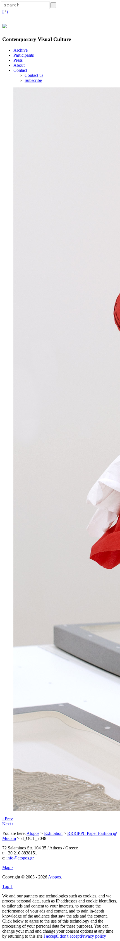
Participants (23, 55)
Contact (20, 70)
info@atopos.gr (20, 858)
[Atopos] (4, 25)
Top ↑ (7, 886)
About (19, 65)
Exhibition (53, 833)
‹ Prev (7, 818)
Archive (20, 50)
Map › (7, 867)
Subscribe (33, 80)
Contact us (34, 75)
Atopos (33, 833)
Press (18, 60)
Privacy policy (93, 936)
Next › (7, 823)
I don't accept (69, 936)
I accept (50, 936)
